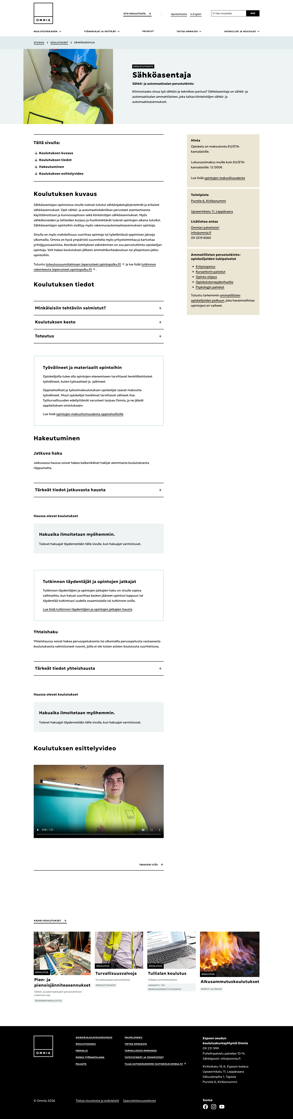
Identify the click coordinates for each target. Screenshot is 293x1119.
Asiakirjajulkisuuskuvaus (94, 1037)
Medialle (82, 1050)
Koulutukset (59, 42)
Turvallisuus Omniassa (141, 1050)
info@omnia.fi (201, 233)
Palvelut (148, 31)
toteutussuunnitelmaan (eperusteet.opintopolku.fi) (83, 264)
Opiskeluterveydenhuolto (214, 282)
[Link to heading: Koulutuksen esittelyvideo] (121, 748)
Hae (252, 13)
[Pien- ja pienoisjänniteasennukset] (62, 967)
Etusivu (39, 42)
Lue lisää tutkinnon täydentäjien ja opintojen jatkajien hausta (87, 609)
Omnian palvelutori (205, 227)
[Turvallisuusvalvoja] (119, 959)
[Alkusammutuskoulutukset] (229, 961)
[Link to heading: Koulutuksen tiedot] (99, 284)
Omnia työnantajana (90, 1057)
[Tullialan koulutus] (171, 961)
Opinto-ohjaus (206, 277)
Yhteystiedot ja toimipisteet (144, 1057)
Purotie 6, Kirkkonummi (208, 201)
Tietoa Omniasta (136, 1044)
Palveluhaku (133, 1037)
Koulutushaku (86, 1044)
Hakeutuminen (51, 167)
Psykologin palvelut (210, 287)
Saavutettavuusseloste (139, 1101)
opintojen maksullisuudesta (224, 178)
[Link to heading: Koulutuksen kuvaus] (102, 194)
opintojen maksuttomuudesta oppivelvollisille (89, 414)
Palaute (81, 1064)
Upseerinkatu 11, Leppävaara (212, 211)
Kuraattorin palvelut (210, 272)
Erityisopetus (205, 266)
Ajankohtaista (179, 14)
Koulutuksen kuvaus (56, 153)
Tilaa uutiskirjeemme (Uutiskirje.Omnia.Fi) (154, 1064)
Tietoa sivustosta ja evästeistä (97, 1101)
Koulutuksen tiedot (55, 160)
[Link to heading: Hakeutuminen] (85, 438)
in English (195, 14)
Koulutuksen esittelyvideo (61, 174)
